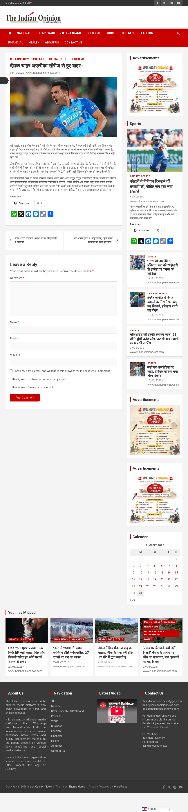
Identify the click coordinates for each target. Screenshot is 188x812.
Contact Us (73, 42)
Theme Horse (77, 786)
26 (154, 586)
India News (77, 639)
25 (147, 586)
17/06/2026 (154, 380)
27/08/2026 (15, 666)
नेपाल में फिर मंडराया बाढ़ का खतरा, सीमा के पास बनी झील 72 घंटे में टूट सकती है (115, 652)
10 (140, 572)
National (24, 33)
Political (93, 33)
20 (161, 579)
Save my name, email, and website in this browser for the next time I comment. (62, 371)
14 (169, 572)
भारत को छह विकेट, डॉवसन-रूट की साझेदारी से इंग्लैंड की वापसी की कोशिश (162, 267)
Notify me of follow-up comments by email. (39, 379)
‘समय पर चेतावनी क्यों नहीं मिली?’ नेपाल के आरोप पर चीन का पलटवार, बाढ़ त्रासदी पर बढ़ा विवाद (161, 655)
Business (128, 33)
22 (176, 579)
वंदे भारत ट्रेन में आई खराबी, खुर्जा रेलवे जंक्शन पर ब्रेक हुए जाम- (93, 240)
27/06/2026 (137, 347)
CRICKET (135, 176)
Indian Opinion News (39, 786)
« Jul (132, 599)
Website (15, 354)
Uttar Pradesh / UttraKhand (59, 33)
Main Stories (152, 622)
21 (169, 579)
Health (34, 42)
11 (147, 572)
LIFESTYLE (27, 639)
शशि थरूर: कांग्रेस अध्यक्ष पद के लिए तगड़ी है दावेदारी (36, 240)
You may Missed (22, 612)
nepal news (151, 626)
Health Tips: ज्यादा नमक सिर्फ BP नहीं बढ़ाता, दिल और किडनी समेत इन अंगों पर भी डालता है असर (26, 655)
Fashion (147, 33)
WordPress (120, 786)
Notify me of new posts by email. (33, 387)
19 (154, 579)
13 (161, 572)
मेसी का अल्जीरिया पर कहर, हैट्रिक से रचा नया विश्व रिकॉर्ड (162, 371)
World (111, 33)
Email (14, 338)
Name (14, 322)
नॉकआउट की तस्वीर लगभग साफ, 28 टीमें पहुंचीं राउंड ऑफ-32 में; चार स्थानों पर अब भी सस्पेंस (154, 338)
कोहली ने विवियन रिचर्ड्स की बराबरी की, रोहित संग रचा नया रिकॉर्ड (151, 186)
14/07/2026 (154, 278)
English (152, 808)
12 (154, 572)
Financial (15, 42)
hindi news (61, 639)
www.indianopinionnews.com (43, 72)
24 (140, 586)
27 (161, 586)
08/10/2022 (17, 72)
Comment (17, 278)
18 (147, 579)
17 (140, 579)
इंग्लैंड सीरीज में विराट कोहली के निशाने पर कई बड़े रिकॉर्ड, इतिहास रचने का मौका (162, 304)
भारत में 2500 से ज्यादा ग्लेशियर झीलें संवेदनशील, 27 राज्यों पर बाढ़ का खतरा (71, 652)
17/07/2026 (137, 197)
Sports (37, 59)
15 (176, 572)
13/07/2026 (154, 315)
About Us (52, 42)
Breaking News (20, 59)
